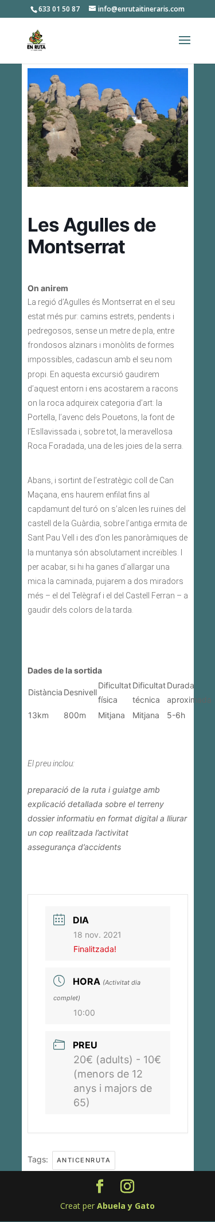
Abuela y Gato (126, 1205)
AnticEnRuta (84, 1160)
